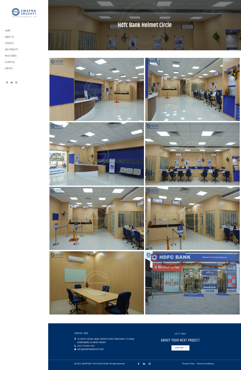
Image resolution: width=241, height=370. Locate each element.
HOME (7, 31)
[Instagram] (150, 364)
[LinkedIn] (144, 364)
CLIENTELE (10, 62)
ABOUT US (9, 37)
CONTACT (9, 68)
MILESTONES (11, 56)
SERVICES (9, 43)
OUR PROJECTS (11, 50)
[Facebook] (138, 364)
